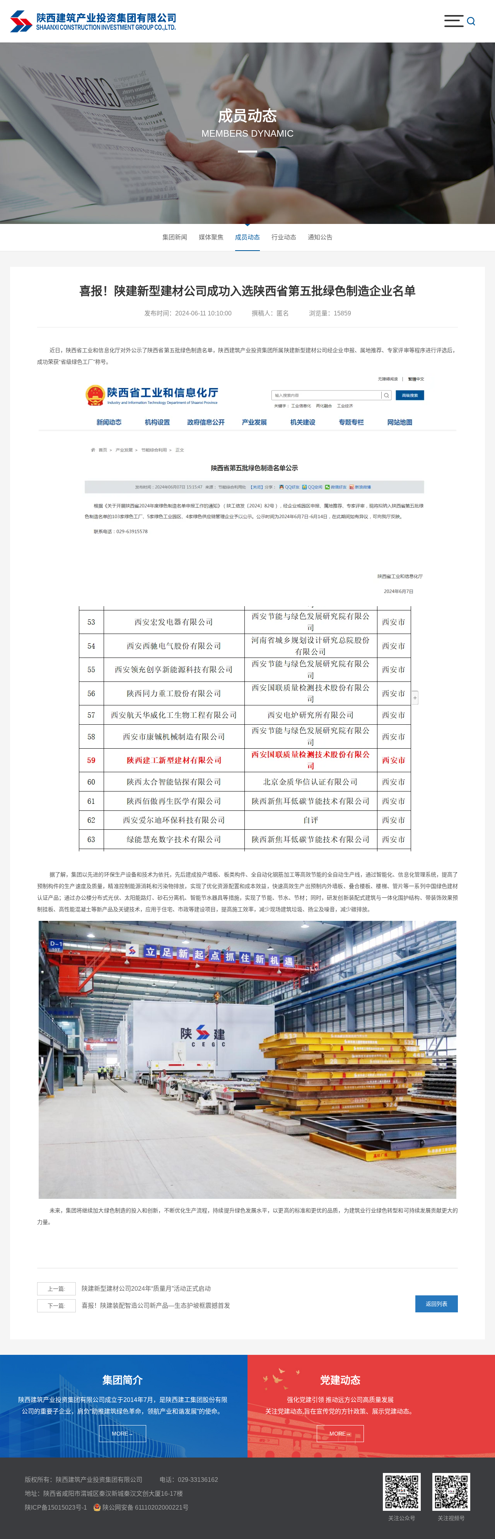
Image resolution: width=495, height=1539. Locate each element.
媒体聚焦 (211, 237)
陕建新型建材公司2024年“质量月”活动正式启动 (129, 1288)
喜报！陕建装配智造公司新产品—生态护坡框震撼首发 (139, 1305)
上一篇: (56, 1289)
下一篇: (56, 1306)
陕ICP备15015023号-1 (56, 1507)
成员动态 (247, 237)
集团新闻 (174, 237)
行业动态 (283, 237)
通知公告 (320, 237)
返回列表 (436, 1304)
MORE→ (122, 1434)
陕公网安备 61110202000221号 (145, 1507)
